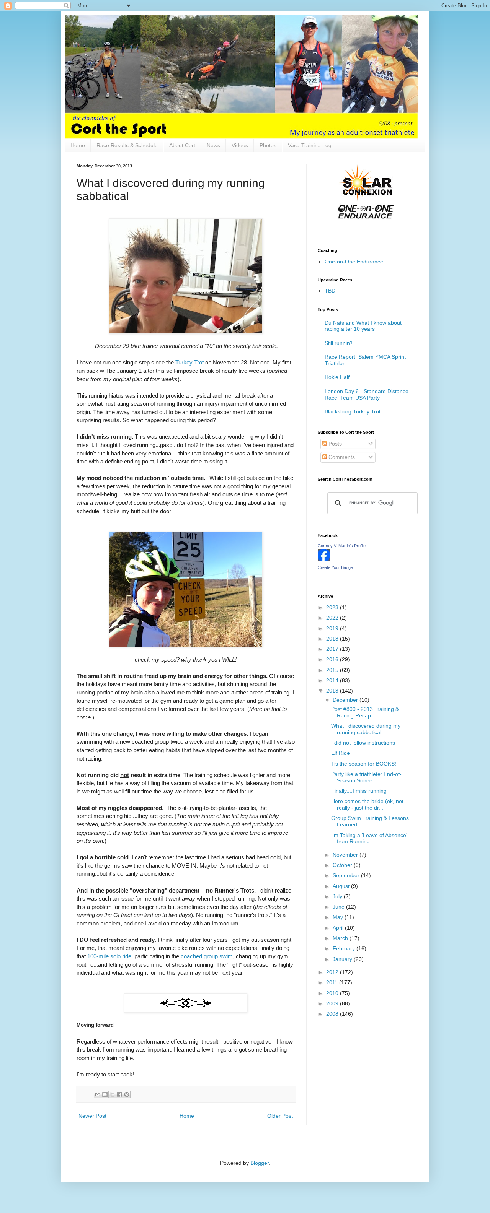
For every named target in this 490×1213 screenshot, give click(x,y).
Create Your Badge (335, 567)
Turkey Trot (189, 362)
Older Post (280, 1116)
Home (77, 145)
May (339, 917)
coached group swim (207, 956)
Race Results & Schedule (127, 145)
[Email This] (97, 1094)
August (342, 886)
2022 (333, 618)
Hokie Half (337, 377)
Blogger (259, 1163)
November (346, 855)
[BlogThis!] (105, 1094)
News (213, 145)
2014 (333, 680)
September (347, 875)
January (343, 959)
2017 (333, 649)
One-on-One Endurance (354, 262)
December (346, 700)
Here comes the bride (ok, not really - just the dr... (367, 804)
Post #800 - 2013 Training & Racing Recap (365, 712)
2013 (333, 691)
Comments (341, 457)
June (339, 907)
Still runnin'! (339, 343)
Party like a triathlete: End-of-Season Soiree (366, 777)
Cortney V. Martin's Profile (342, 545)
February (344, 948)
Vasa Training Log (310, 145)
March (341, 938)
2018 (333, 639)
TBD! (331, 291)
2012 (333, 972)
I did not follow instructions (363, 743)
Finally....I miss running (359, 791)
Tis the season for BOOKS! (363, 764)
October (343, 865)
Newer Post (92, 1116)
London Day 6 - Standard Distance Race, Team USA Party (366, 394)
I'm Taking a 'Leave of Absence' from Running (369, 838)
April (339, 928)
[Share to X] (112, 1094)
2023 (333, 607)
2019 (333, 628)
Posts (334, 444)
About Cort (182, 145)
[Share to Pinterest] (127, 1094)
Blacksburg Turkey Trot (353, 411)
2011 (332, 982)
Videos (240, 145)
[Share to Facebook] (119, 1094)
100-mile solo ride (109, 956)
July (338, 896)
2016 (333, 659)
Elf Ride (340, 753)
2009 (333, 1003)
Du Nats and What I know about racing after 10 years (363, 326)
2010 (333, 993)
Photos (268, 145)
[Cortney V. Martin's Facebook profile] (324, 559)
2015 (333, 670)
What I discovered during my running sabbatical (365, 729)
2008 (333, 1014)
